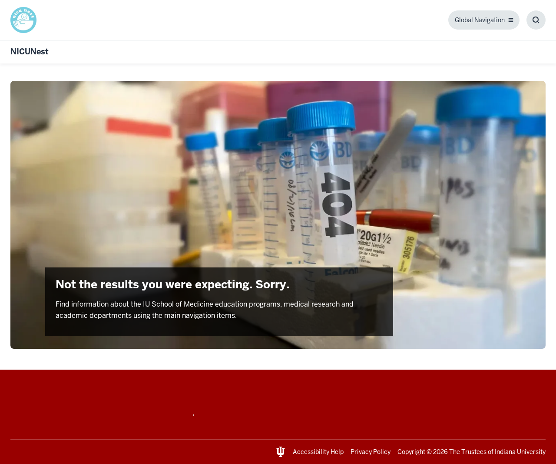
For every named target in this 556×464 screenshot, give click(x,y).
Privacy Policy (371, 452)
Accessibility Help (318, 452)
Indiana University (520, 452)
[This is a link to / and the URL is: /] (26, 20)
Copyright (411, 452)
